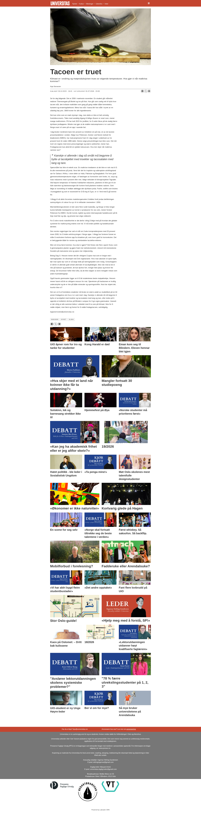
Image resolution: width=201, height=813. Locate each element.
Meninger (89, 4)
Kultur (81, 4)
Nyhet (74, 4)
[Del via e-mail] (149, 91)
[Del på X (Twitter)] (145, 91)
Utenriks (99, 4)
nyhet (63, 319)
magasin (54, 319)
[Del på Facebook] (142, 91)
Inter (106, 4)
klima (71, 319)
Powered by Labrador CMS (100, 810)
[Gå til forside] (60, 3)
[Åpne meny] (148, 3)
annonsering (131, 729)
